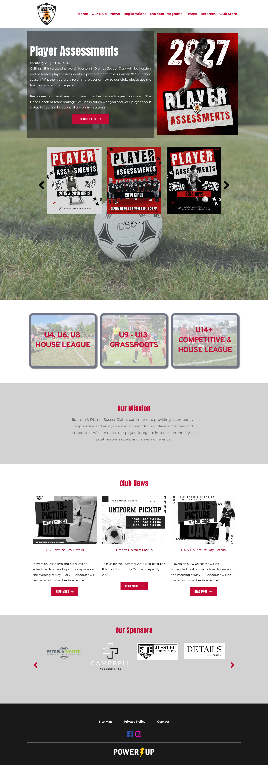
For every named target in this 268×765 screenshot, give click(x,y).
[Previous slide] (41, 185)
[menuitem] (83, 14)
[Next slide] (226, 185)
